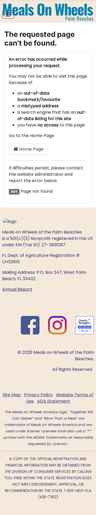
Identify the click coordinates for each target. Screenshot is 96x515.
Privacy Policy (38, 395)
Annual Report (17, 289)
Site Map (12, 395)
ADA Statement (53, 401)
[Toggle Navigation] (8, 15)
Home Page (30, 149)
